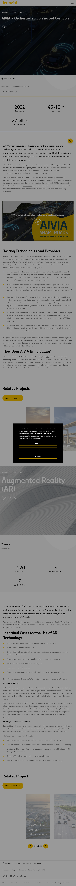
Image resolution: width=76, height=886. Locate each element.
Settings (38, 456)
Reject (38, 450)
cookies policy (36, 438)
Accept (38, 443)
